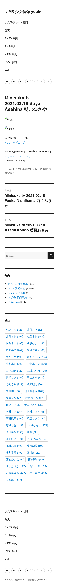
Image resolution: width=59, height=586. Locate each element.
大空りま (14, 357)
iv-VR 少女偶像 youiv (23, 11)
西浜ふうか (16, 466)
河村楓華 (14, 418)
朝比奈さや (10, 172)
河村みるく (36, 411)
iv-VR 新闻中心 (16, 288)
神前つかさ (37, 439)
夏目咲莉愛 (36, 350)
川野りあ (14, 377)
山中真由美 (37, 363)
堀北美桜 (14, 350)
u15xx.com (14, 302)
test (7, 70)
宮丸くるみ (37, 357)
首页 (7, 30)
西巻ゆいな (15, 459)
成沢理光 (35, 384)
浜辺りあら (36, 418)
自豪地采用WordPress (37, 579)
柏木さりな (35, 398)
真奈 (32, 432)
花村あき (14, 446)
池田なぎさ (34, 405)
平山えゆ (35, 377)
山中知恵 (14, 370)
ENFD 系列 (11, 38)
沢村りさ (14, 411)
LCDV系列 (11, 62)
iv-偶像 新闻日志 (17, 297)
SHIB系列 (10, 46)
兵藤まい (14, 343)
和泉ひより (36, 343)
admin (12, 169)
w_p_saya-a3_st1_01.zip (17, 142)
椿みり (13, 405)
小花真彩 (14, 363)
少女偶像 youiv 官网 (16, 22)
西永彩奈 (36, 459)
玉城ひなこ (38, 425)
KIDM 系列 (11, 54)
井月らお (14, 336)
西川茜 (34, 452)
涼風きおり (15, 425)
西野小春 (38, 466)
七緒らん (14, 329)
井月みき (35, 329)
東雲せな (14, 398)
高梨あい (14, 480)
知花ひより (15, 439)
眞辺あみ (14, 432)
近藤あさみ (16, 473)
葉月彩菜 (35, 446)
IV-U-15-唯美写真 (43, 169)
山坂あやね (37, 370)
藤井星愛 (14, 452)
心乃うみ (14, 384)
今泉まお (35, 336)
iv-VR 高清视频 (16, 293)
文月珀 (13, 391)
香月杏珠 (38, 473)
